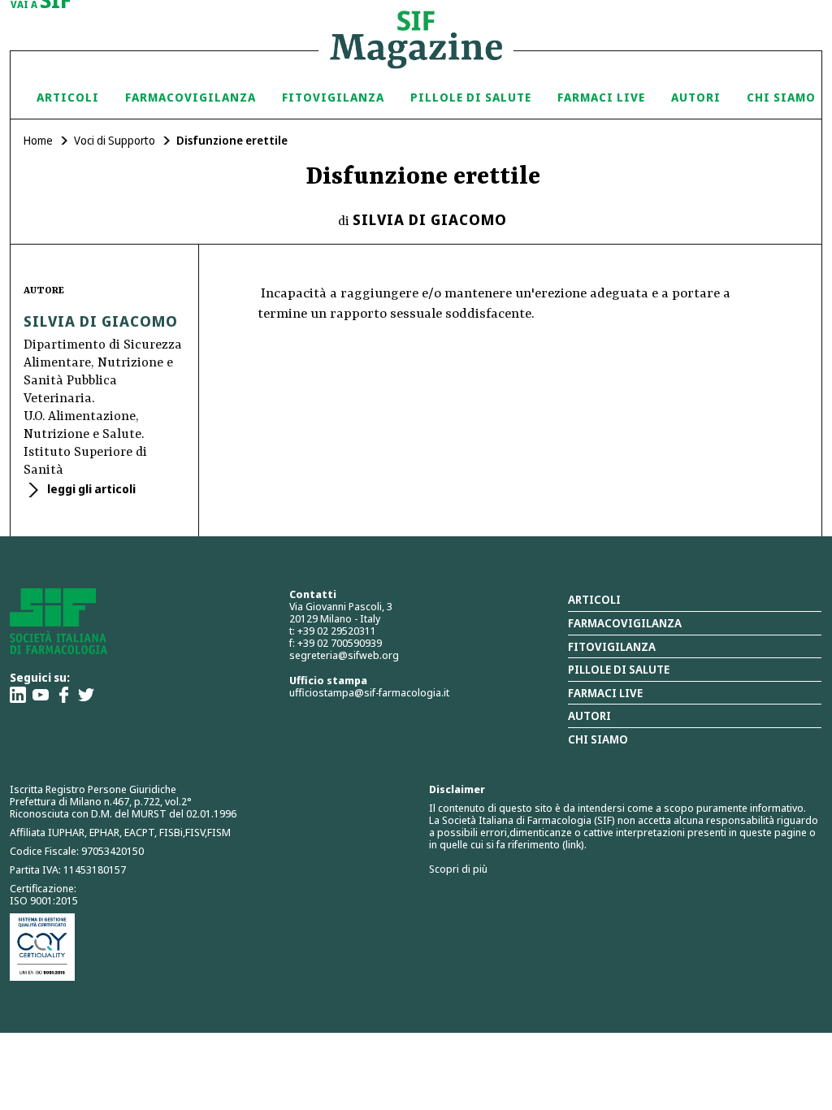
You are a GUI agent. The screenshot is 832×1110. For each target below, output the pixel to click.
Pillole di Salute (470, 97)
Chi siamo (781, 97)
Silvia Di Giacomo (430, 219)
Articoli (68, 97)
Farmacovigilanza (190, 97)
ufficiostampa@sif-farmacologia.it (369, 692)
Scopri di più (458, 868)
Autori (696, 97)
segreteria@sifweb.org (344, 655)
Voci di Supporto (114, 140)
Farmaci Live (601, 97)
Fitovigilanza (333, 97)
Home (38, 140)
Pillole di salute (619, 669)
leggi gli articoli (90, 488)
